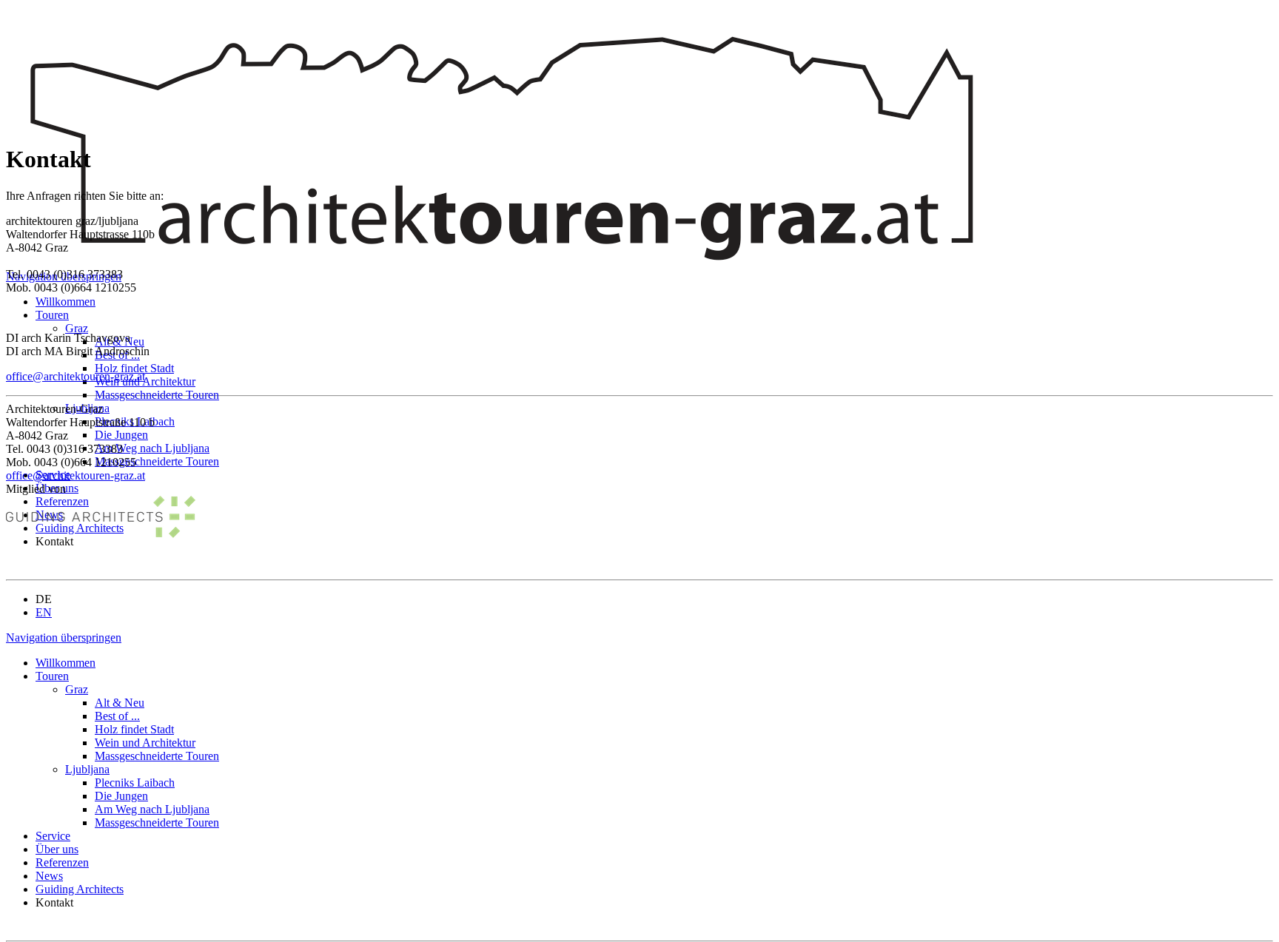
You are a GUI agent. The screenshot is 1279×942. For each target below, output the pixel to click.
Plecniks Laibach (135, 782)
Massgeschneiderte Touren (157, 394)
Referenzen (62, 862)
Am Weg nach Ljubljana (152, 448)
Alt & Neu (119, 702)
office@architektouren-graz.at (75, 376)
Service (53, 836)
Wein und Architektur (145, 381)
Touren (52, 315)
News (49, 875)
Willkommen (65, 301)
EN (44, 612)
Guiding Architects (80, 889)
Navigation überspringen (63, 637)
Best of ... (117, 716)
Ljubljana (87, 769)
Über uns (57, 849)
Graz (76, 328)
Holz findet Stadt (134, 368)
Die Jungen (121, 434)
